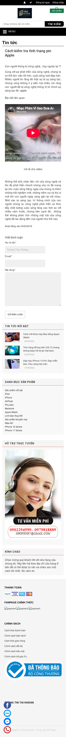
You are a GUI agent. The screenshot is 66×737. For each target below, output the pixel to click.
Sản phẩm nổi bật (14, 390)
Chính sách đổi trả (13, 645)
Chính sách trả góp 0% (15, 656)
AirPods (9, 401)
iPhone (8, 397)
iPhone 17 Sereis (13, 430)
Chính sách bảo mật (14, 651)
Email (8, 256)
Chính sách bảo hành (15, 635)
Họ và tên (10, 242)
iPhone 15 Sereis (13, 426)
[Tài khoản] (24, 2)
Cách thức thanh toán (15, 630)
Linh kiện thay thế (14, 415)
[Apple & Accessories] (24, 14)
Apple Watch (11, 412)
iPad (7, 393)
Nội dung (10, 269)
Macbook (9, 408)
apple (23, 90)
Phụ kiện (9, 404)
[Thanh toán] (30, 2)
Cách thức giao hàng (14, 640)
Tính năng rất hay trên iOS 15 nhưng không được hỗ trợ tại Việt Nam (41, 349)
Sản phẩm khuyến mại (16, 419)
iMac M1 (9, 422)
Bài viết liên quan (15, 98)
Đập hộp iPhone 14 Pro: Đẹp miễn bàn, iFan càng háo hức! (40, 362)
